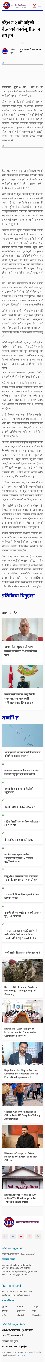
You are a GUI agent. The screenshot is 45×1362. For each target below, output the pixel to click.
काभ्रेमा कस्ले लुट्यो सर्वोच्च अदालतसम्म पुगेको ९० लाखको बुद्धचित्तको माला (18, 858)
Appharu (21, 1355)
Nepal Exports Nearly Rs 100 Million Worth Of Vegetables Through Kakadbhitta (20, 1198)
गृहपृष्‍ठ (4, 1306)
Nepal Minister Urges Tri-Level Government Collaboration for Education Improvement (21, 1073)
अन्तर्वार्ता (20, 1306)
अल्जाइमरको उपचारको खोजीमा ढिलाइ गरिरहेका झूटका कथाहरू (22, 754)
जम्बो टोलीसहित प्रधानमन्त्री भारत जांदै (22, 953)
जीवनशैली (20, 1315)
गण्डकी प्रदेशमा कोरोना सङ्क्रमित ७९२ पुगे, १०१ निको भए (22, 914)
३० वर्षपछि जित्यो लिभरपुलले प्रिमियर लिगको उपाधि (22, 896)
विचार (34, 1311)
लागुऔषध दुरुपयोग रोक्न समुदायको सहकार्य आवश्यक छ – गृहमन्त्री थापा (21, 878)
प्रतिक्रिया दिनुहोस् (18, 595)
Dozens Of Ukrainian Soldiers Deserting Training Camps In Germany (20, 990)
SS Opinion (36, 1315)
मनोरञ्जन (35, 1306)
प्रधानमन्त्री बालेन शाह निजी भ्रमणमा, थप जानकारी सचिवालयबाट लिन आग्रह (19, 698)
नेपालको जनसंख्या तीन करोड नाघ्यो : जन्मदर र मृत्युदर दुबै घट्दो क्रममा (21, 772)
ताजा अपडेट (9, 613)
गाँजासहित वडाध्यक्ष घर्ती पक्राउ (18, 840)
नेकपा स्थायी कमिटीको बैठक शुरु (19, 807)
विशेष (4, 1315)
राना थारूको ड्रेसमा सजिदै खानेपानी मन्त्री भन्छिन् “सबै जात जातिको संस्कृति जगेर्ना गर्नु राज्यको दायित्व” (20, 934)
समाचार (5, 1311)
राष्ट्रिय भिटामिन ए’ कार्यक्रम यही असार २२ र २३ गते (22, 823)
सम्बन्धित (10, 718)
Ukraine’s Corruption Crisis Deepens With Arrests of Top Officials (20, 1156)
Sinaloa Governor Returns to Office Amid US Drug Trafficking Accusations (22, 1115)
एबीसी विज (21, 1311)
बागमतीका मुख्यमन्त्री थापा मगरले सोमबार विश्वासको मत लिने (20, 651)
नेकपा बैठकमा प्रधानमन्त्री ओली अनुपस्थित (18, 790)
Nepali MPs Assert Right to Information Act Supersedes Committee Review (20, 1032)
